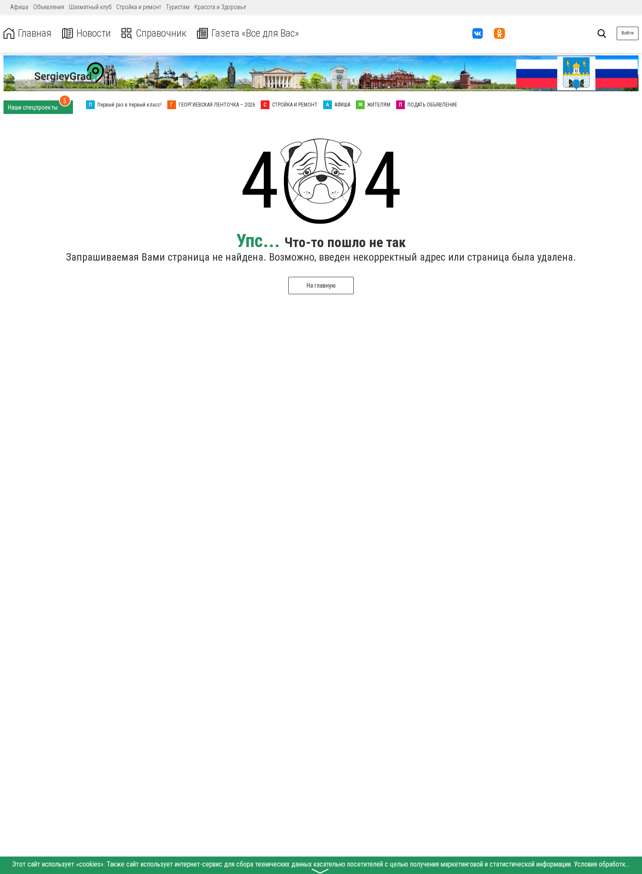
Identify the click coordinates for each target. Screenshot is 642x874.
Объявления (48, 6)
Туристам (178, 6)
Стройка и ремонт (138, 6)
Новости (93, 33)
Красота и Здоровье (220, 6)
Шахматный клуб (90, 6)
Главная (35, 33)
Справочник (161, 33)
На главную (321, 285)
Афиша (19, 6)
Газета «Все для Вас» (255, 33)
